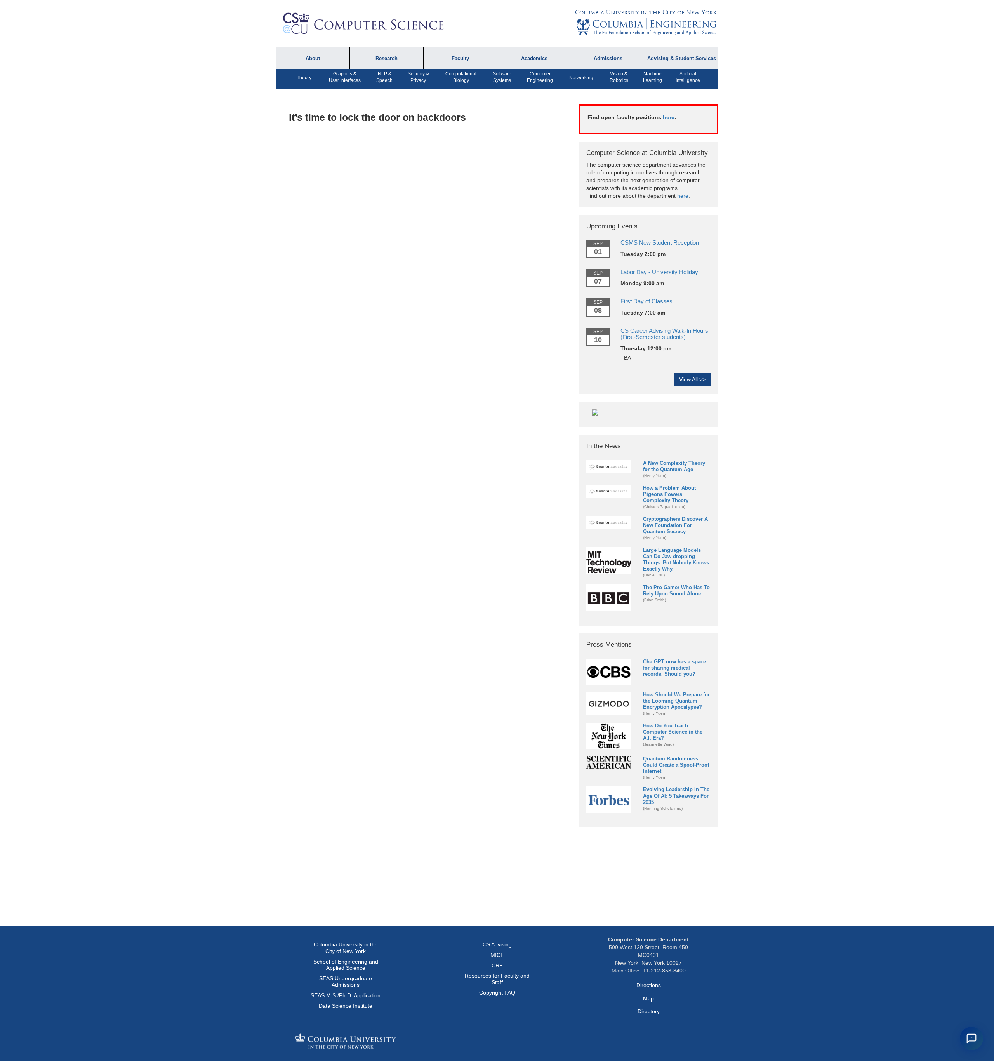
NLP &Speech (384, 77)
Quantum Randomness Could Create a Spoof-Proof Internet (676, 765)
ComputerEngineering (540, 77)
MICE (497, 955)
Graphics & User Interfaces (345, 77)
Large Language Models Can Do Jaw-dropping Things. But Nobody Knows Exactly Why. (676, 559)
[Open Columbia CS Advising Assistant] (971, 1038)
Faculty (460, 58)
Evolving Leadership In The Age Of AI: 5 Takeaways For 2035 (676, 795)
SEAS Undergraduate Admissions (345, 981)
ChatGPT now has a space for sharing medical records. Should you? (674, 668)
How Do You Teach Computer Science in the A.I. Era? (672, 732)
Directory (649, 1011)
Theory (304, 77)
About (313, 58)
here (668, 117)
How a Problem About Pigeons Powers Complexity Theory (669, 494)
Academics (534, 58)
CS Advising (497, 944)
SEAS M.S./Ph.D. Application (346, 995)
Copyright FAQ (497, 993)
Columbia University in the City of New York (645, 12)
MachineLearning (652, 77)
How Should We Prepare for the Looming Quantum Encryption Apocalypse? (676, 701)
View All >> (692, 379)
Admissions (608, 58)
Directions (648, 985)
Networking (581, 77)
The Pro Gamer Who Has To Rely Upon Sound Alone (676, 590)
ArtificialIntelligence (688, 77)
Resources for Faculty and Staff (497, 978)
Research (386, 58)
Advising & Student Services (681, 58)
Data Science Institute (345, 1006)
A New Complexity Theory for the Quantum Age (674, 466)
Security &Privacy (418, 77)
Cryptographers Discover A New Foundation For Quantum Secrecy (675, 525)
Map (648, 998)
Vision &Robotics (619, 77)
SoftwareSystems (502, 77)
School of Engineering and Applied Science (345, 964)
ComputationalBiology (460, 77)
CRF (497, 965)
